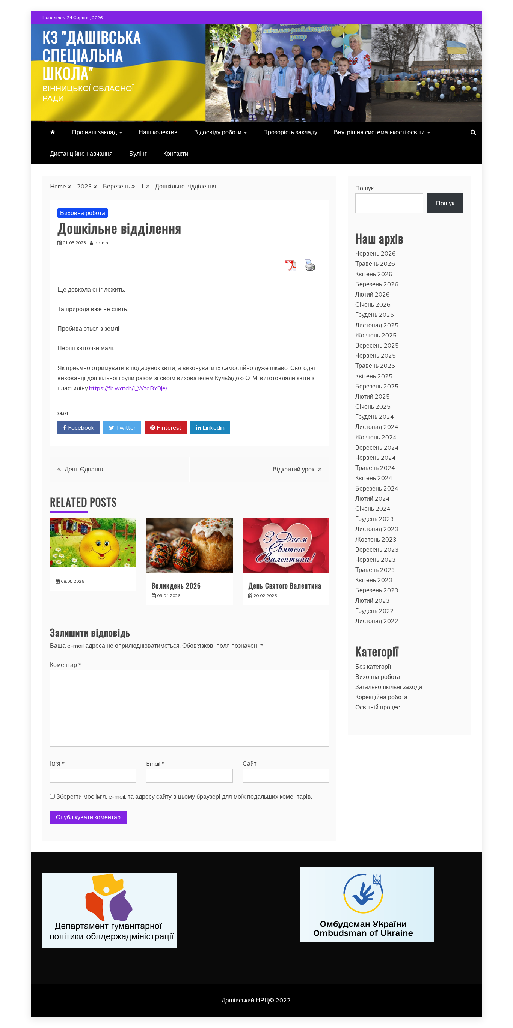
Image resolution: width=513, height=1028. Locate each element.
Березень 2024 (376, 488)
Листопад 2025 (376, 325)
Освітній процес (377, 707)
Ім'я (57, 763)
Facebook (80, 427)
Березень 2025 (376, 386)
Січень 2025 (373, 406)
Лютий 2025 (372, 396)
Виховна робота (82, 213)
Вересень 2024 (377, 447)
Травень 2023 (375, 569)
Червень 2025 (375, 355)
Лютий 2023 (372, 600)
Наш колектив (158, 132)
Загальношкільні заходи (388, 687)
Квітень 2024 (373, 478)
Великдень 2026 (176, 585)
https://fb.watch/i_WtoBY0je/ (128, 388)
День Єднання (85, 469)
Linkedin (213, 427)
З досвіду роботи (217, 132)
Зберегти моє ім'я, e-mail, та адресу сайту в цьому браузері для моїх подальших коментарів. (184, 796)
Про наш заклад (94, 132)
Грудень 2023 (374, 518)
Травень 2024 (375, 467)
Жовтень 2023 (376, 539)
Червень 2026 (375, 253)
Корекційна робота (381, 697)
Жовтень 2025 (376, 335)
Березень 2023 (376, 590)
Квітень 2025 (373, 376)
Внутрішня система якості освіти (379, 132)
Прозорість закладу (290, 132)
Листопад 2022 (376, 621)
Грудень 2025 (374, 314)
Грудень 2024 (374, 416)
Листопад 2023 (376, 529)
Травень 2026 (375, 263)
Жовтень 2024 (376, 437)
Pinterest (168, 427)
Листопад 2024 (376, 426)
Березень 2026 (376, 284)
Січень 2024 (373, 508)
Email (155, 763)
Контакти (175, 153)
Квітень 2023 (373, 580)
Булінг (138, 153)
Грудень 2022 (374, 610)
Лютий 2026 (372, 294)
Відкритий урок (293, 469)
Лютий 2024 (372, 498)
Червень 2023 (375, 559)
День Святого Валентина (284, 585)
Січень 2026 (373, 304)
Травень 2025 (375, 365)
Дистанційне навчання (81, 153)
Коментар (65, 664)
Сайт (249, 763)
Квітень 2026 (373, 274)
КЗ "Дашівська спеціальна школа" (91, 55)
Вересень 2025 (377, 345)
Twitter (125, 427)
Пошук (364, 188)
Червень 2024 (375, 457)
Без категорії (373, 666)
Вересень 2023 (377, 549)
